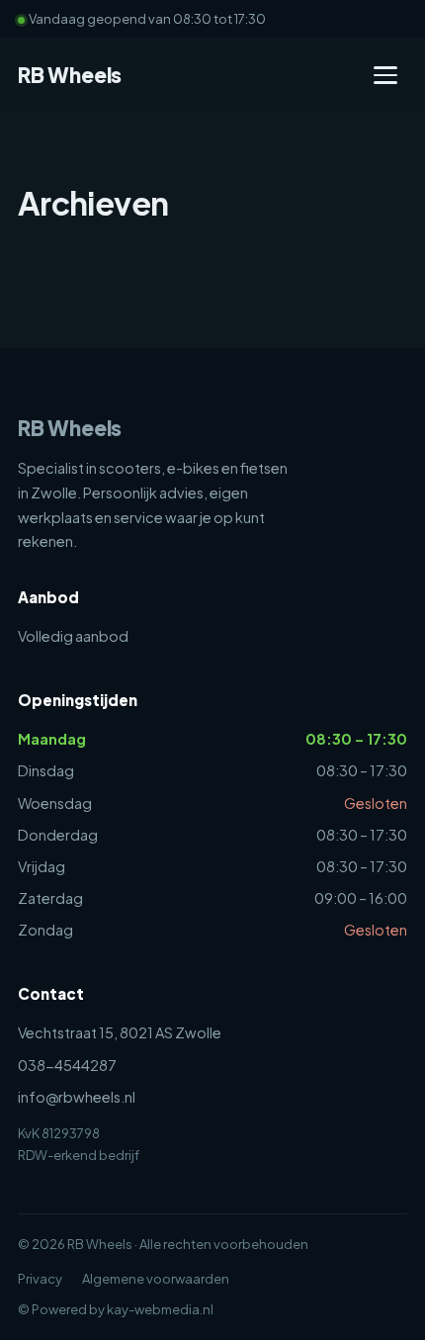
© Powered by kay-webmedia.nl (115, 1309)
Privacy (40, 1279)
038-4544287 (67, 1065)
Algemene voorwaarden (155, 1279)
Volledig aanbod (73, 636)
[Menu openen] (385, 75)
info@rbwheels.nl (76, 1097)
